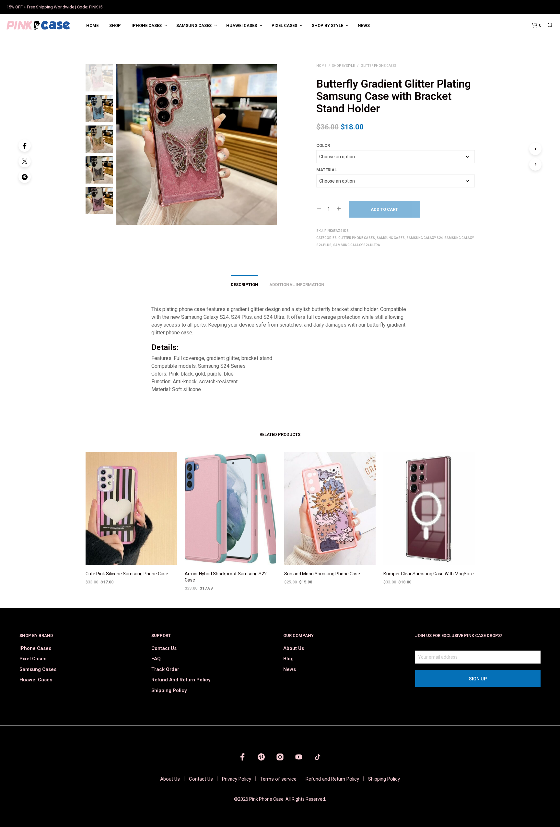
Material (326, 169)
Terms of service (278, 779)
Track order (165, 669)
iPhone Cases (147, 25)
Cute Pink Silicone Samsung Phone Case (127, 573)
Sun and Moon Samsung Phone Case (322, 573)
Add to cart (384, 209)
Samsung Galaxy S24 (424, 238)
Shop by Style (327, 25)
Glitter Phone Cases (378, 65)
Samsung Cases (194, 25)
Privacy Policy (236, 779)
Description (244, 284)
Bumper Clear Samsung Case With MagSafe (428, 573)
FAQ (156, 659)
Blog (288, 659)
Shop (115, 25)
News (364, 25)
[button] (536, 25)
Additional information (296, 284)
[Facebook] (24, 145)
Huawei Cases (241, 25)
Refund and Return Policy (180, 680)
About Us (293, 648)
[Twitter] (24, 161)
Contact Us (164, 648)
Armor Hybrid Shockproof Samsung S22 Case (226, 577)
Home (92, 25)
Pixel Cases (284, 25)
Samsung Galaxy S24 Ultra (356, 245)
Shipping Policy (169, 690)
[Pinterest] (24, 177)
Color (323, 145)
